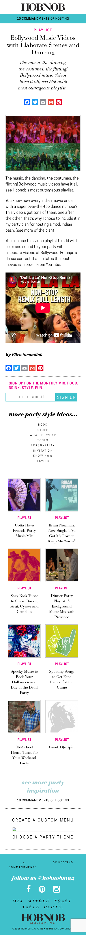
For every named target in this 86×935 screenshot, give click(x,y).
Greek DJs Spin (62, 748)
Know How (43, 456)
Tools (43, 440)
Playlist (43, 461)
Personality (43, 445)
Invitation (43, 451)
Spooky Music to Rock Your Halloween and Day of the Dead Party (24, 682)
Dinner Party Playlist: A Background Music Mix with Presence (62, 606)
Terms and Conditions (60, 929)
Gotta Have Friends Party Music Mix (24, 531)
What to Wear (43, 435)
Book (43, 425)
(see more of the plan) (35, 231)
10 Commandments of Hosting (43, 19)
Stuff (43, 430)
